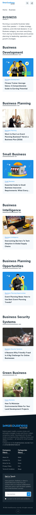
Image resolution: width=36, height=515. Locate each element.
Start (19, 460)
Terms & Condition (8, 469)
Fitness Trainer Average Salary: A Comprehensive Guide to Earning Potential (16, 86)
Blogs (19, 469)
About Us (5, 457)
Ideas (19, 457)
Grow (19, 463)
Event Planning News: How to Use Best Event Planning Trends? (17, 299)
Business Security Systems (16, 319)
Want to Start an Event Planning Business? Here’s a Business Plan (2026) (17, 137)
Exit (19, 466)
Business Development (13, 49)
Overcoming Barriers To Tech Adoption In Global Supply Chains (17, 244)
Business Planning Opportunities (17, 263)
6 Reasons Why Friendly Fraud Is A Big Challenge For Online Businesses (18, 355)
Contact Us (6, 460)
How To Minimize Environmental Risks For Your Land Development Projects (17, 406)
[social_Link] (18, 511)
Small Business (14, 154)
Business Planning (17, 103)
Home (5, 10)
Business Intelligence (12, 207)
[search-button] (27, 3)
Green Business (14, 373)
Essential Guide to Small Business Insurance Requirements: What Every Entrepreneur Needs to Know (17, 188)
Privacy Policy (7, 466)
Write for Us (6, 463)
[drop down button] (31, 3)
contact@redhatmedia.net (12, 445)
